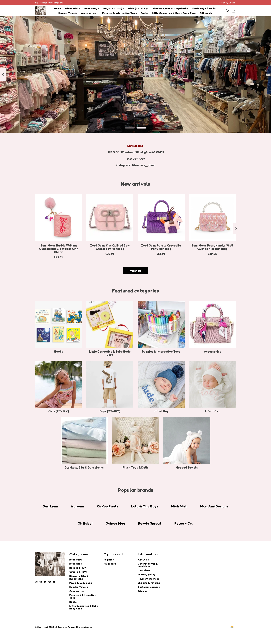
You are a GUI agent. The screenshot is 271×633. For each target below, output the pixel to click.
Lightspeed (86, 627)
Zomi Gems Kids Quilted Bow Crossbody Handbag (110, 247)
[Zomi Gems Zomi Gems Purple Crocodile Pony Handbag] (161, 217)
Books (144, 13)
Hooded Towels (67, 13)
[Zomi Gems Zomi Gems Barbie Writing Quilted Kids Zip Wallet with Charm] (58, 217)
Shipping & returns (149, 583)
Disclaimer (144, 570)
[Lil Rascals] (40, 10)
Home (57, 8)
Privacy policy (146, 574)
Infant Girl (212, 411)
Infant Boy (161, 411)
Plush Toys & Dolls (204, 8)
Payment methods (148, 578)
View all (135, 270)
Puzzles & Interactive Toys (119, 13)
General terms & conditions (148, 565)
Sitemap (142, 591)
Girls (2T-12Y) (58, 411)
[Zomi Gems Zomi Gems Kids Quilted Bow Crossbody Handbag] (109, 217)
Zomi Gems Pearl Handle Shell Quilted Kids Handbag (212, 247)
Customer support (149, 587)
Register (109, 559)
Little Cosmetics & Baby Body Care (174, 13)
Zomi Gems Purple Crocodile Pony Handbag (161, 247)
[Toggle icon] (227, 11)
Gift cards (205, 13)
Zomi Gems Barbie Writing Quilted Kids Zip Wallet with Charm (58, 249)
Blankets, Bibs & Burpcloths (170, 8)
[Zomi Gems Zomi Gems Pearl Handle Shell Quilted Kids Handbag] (212, 217)
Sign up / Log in (227, 3)
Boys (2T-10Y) (109, 411)
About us (143, 559)
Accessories (212, 351)
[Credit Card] (232, 627)
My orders (110, 563)
